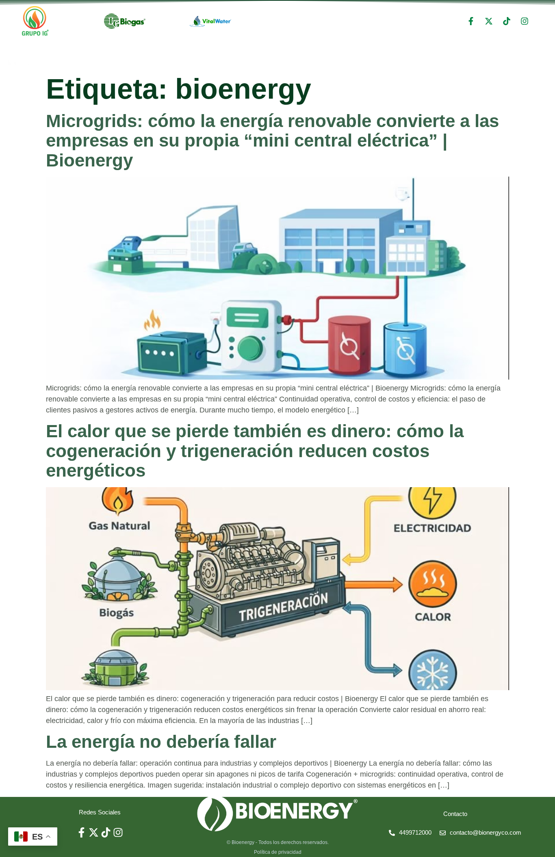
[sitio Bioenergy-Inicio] (59, 56)
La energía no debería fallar (161, 741)
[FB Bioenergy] (471, 21)
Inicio (466, 55)
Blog (539, 55)
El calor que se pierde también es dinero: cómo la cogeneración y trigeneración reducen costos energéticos (255, 450)
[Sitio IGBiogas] (124, 21)
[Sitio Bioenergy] (277, 813)
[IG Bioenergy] (524, 21)
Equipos (503, 55)
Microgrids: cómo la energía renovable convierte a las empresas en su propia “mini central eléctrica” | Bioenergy (272, 140)
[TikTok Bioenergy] (507, 21)
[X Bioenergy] (489, 21)
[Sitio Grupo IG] (35, 21)
